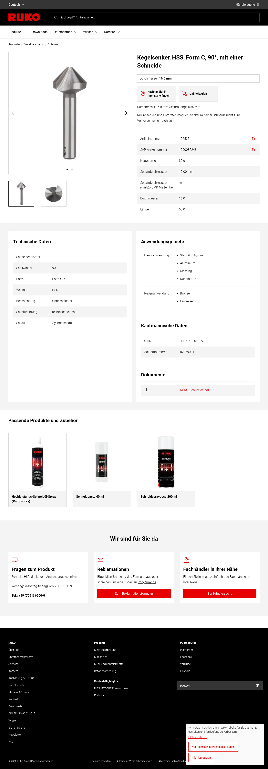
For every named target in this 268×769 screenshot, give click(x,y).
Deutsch (14, 4)
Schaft (20, 323)
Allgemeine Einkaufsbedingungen (176, 761)
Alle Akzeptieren (201, 757)
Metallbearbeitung (35, 44)
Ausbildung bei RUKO (21, 678)
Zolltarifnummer (155, 352)
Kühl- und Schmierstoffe (108, 664)
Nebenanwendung (156, 293)
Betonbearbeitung (105, 671)
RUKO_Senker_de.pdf (194, 390)
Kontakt (13, 699)
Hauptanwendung (156, 255)
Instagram (186, 649)
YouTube (185, 664)
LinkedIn (185, 671)
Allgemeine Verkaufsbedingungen (134, 761)
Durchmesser (149, 198)
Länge (144, 209)
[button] (67, 169)
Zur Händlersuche (220, 593)
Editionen (100, 695)
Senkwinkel (24, 268)
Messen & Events (18, 692)
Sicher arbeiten (17, 727)
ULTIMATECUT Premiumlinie (111, 688)
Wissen (12, 720)
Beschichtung (25, 301)
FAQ (10, 741)
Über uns (13, 649)
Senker (54, 44)
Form (20, 279)
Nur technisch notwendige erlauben (213, 746)
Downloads (39, 32)
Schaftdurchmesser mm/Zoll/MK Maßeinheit (157, 185)
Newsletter (15, 734)
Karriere (13, 671)
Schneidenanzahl (28, 257)
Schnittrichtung (26, 312)
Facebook (186, 656)
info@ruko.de (147, 582)
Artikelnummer (150, 139)
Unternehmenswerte (20, 656)
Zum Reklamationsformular (134, 593)
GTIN (147, 341)
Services (13, 664)
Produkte (14, 44)
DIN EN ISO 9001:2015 (22, 713)
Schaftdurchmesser (153, 172)
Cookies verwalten (101, 761)
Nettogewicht (149, 161)
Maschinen (101, 656)
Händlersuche (245, 4)
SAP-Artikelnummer (153, 150)
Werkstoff (22, 290)
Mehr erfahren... (197, 737)
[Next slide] (126, 113)
